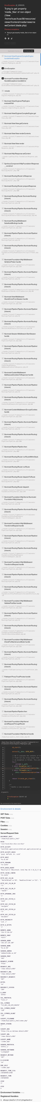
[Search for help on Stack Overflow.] (12, 38)
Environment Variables (10, 1092)
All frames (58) (28, 51)
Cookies (4, 825)
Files (3, 821)
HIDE (13, 43)
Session (4, 829)
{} (17, 797)
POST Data (5, 817)
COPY (7, 43)
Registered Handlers (9, 1096)
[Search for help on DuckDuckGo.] (8, 38)
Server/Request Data (9, 833)
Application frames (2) (15, 51)
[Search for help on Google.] (5, 38)
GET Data (5, 814)
